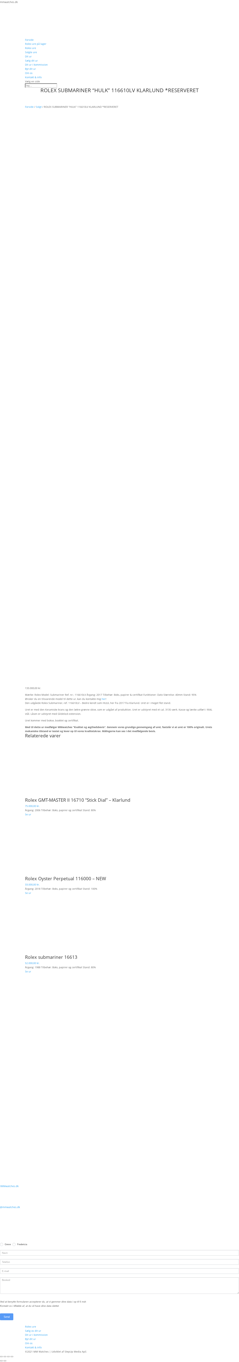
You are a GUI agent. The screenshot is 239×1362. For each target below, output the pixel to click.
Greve (7, 1244)
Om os (29, 73)
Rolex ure (30, 48)
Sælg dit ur (31, 60)
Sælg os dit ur (33, 1330)
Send (7, 1316)
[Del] (4, 1356)
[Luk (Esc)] (1, 1356)
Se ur (28, 814)
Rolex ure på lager (35, 43)
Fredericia (21, 1244)
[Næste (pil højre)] (4, 1360)
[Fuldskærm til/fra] (8, 1356)
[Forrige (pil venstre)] (1, 1360)
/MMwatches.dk (9, 1186)
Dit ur (28, 56)
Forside (29, 39)
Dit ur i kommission (36, 64)
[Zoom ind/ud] (11, 1356)
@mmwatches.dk (10, 1207)
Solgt (39, 106)
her (104, 699)
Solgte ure (31, 52)
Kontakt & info (33, 77)
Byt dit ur (30, 68)
